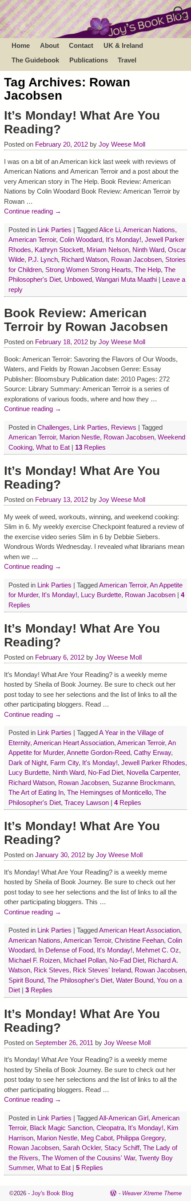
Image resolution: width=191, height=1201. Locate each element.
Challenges (53, 427)
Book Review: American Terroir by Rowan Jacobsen (86, 320)
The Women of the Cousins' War (88, 1158)
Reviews (123, 427)
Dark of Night (27, 762)
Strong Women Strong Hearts (88, 269)
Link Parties (54, 229)
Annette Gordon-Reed (98, 752)
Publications (88, 60)
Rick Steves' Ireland (102, 970)
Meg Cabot (97, 1138)
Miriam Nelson (108, 249)
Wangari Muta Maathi (126, 279)
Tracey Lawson (86, 802)
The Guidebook (35, 60)
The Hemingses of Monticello (109, 792)
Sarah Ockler (82, 1147)
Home (21, 45)
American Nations (149, 229)
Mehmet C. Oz (157, 950)
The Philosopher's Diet (79, 980)
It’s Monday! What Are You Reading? (82, 122)
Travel (127, 60)
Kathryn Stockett (59, 249)
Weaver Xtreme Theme (152, 1193)
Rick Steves (51, 970)
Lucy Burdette (101, 595)
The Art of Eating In (36, 792)
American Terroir (32, 239)
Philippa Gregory (140, 1138)
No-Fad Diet (105, 772)
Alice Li (109, 229)
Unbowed (78, 279)
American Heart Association (73, 742)
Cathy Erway (152, 752)
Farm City (64, 762)
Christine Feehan (139, 940)
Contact (81, 45)
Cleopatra (110, 1127)
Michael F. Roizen (34, 960)
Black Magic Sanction (61, 1127)
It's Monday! (123, 239)
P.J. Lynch (43, 259)
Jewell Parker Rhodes (153, 762)
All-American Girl (123, 1118)
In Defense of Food (65, 950)
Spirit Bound (26, 980)
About (49, 45)
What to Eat (53, 447)
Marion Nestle (80, 437)
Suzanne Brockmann (143, 782)
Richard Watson (84, 259)
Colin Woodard (81, 239)
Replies (90, 447)
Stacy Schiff (121, 1147)
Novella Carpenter (153, 772)
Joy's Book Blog (52, 1193)
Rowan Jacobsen (136, 259)
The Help (148, 269)
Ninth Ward (148, 249)
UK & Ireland (123, 45)
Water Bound (134, 980)
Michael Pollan (85, 960)
